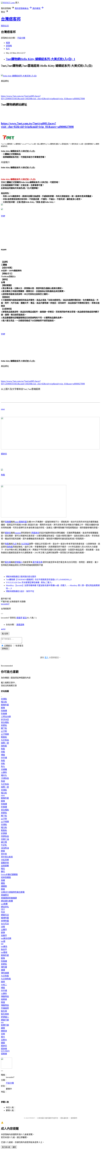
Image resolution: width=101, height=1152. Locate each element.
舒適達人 (19, 562)
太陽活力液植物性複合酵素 (13, 892)
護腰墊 (4, 886)
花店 (3, 912)
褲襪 (3, 970)
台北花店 (5, 924)
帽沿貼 (4, 702)
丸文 (15, 544)
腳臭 (3, 708)
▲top (3, 629)
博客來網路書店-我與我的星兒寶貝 (21, 577)
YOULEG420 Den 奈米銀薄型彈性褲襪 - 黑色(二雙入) (29, 582)
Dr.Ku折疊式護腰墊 (9, 874)
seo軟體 (4, 904)
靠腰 (3, 880)
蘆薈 (3, 1028)
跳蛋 (3, 1002)
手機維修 (5, 1008)
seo (2, 1022)
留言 (25, 618)
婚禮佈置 (5, 918)
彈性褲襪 (5, 973)
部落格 (9, 46)
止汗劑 (4, 731)
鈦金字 (4, 949)
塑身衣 (4, 454)
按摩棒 (4, 999)
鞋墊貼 (4, 737)
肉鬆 (3, 752)
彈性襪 (4, 967)
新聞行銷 (5, 1025)
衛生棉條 (5, 1014)
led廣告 (4, 946)
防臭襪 (4, 714)
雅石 (3, 869)
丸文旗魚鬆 (6, 979)
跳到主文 (5, 26)
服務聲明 (74, 1118)
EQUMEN (5, 1051)
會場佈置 (5, 921)
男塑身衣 (35, 533)
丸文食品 (25, 544)
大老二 (4, 985)
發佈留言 (5, 649)
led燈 (3, 941)
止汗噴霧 (5, 734)
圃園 (3, 1043)
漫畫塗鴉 (20, 625)
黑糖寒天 (5, 895)
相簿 (8, 43)
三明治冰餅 (6, 717)
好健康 (4, 833)
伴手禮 (4, 758)
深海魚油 (5, 848)
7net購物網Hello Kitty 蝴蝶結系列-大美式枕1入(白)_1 (40, 59)
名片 (8, 49)
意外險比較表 (7, 857)
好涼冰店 (5, 719)
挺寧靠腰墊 (6, 877)
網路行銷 (5, 1020)
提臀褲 (4, 1054)
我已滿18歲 (6, 1147)
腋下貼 (4, 728)
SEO (3, 909)
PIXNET (32, 1118)
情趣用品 (5, 996)
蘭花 (3, 872)
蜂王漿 (4, 842)
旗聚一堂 (5, 743)
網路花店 (5, 915)
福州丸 (4, 775)
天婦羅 (4, 769)
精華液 (4, 1031)
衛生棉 (8, 562)
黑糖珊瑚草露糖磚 (9, 898)
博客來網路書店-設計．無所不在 (20, 591)
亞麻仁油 (5, 839)
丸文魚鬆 (5, 976)
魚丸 (3, 766)
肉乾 (3, 764)
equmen (18, 533)
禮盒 (3, 755)
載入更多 (5, 634)
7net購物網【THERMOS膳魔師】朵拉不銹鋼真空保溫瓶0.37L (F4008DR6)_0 (38, 580)
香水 (3, 1037)
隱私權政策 (64, 1118)
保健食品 (5, 836)
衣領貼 (4, 699)
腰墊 (3, 883)
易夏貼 (4, 725)
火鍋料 (4, 772)
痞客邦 (19, 618)
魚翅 (3, 781)
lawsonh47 (5, 604)
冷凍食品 (5, 778)
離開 (14, 1147)
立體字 (4, 930)
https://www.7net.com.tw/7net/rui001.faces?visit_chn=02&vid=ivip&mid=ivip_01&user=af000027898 (37, 125)
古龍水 (4, 1040)
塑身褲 (4, 1049)
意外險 (4, 854)
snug (3, 409)
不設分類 (21, 38)
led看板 (4, 952)
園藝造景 (5, 863)
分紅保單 (5, 860)
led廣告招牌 (6, 938)
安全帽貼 (5, 722)
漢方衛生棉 (37, 562)
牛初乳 (4, 845)
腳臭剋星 (23, 522)
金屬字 (4, 935)
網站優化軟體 (7, 901)
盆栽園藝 (5, 866)
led (2, 944)
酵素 (3, 851)
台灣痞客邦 (11, 19)
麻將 (3, 982)
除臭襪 (8, 522)
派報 (3, 927)
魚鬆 (3, 475)
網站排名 (5, 907)
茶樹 (3, 1034)
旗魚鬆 (10, 547)
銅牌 (3, 932)
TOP (3, 216)
